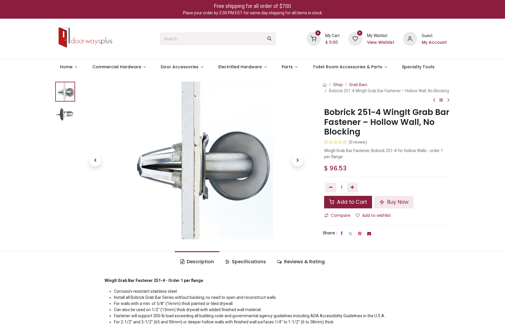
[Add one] (352, 187)
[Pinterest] (360, 233)
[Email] (369, 233)
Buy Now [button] (397, 201)
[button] (95, 160)
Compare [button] (340, 215)
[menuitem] (68, 67)
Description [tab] (200, 261)
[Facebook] (341, 233)
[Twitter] (350, 233)
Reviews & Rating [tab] (304, 261)
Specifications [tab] (248, 261)
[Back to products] (441, 100)
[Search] (269, 39)
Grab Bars (358, 84)
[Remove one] (330, 187)
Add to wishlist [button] (376, 215)
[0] (314, 38)
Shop (338, 84)
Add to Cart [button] (351, 201)
